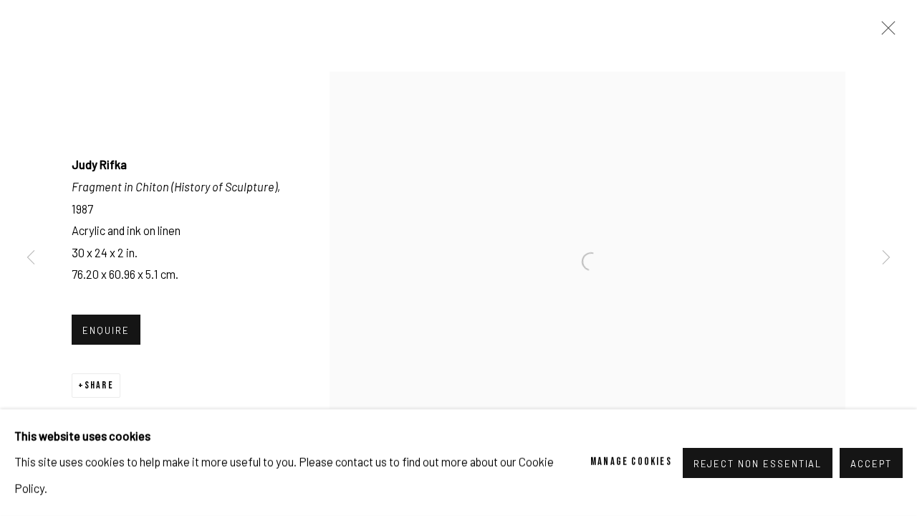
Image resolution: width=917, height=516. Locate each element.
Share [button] (99, 385)
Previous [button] (31, 258)
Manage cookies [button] (631, 462)
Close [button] (885, 32)
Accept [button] (871, 463)
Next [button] (886, 258)
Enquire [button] (106, 330)
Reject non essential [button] (757, 463)
